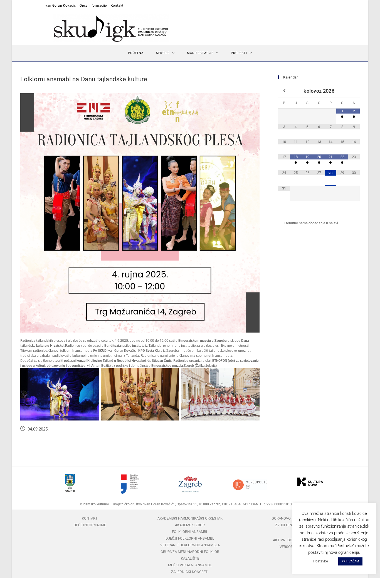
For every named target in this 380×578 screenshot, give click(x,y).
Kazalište (190, 558)
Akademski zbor (190, 525)
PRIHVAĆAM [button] (350, 561)
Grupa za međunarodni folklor (190, 552)
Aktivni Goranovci (290, 540)
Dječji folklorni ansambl (190, 538)
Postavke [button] (320, 561)
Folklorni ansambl (190, 532)
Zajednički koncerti (190, 572)
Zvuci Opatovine (290, 525)
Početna (136, 53)
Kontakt (117, 6)
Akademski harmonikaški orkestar (190, 518)
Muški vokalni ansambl (190, 565)
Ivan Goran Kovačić (60, 6)
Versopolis (290, 547)
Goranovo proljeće (290, 518)
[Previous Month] (284, 91)
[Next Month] (354, 91)
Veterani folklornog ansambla (190, 545)
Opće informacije (93, 6)
